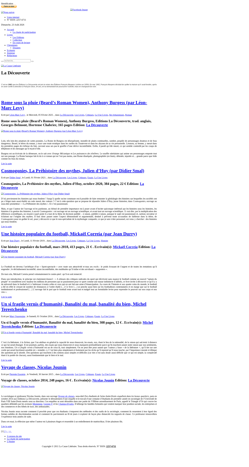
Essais (90, 177)
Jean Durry (15, 240)
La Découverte (66, 115)
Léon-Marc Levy (17, 115)
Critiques (89, 115)
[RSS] (7, 12)
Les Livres (79, 115)
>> (10, 431)
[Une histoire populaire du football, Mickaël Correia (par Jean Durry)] (33, 257)
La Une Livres (101, 115)
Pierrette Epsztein (17, 374)
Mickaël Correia (125, 247)
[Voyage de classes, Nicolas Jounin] (18, 386)
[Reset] (32, 61)
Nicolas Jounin (103, 380)
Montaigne (37, 404)
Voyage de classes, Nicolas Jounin (33, 367)
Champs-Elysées (66, 404)
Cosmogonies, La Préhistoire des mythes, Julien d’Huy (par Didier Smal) (72, 170)
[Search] (2, 61)
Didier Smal (15, 177)
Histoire (104, 240)
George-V (48, 404)
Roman (128, 115)
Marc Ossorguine (17, 316)
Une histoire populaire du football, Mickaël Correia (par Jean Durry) (69, 233)
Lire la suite (6, 163)
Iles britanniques (116, 115)
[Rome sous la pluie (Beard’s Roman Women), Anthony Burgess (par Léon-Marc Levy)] (42, 131)
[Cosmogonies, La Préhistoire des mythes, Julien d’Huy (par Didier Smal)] (35, 194)
